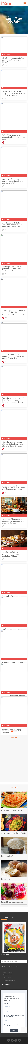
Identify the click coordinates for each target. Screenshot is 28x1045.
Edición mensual (7, 977)
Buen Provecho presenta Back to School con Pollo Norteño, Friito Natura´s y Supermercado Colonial (13, 444)
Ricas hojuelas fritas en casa (11, 810)
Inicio (9, 28)
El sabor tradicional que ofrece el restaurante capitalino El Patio (12, 554)
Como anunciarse (7, 975)
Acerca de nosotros (8, 972)
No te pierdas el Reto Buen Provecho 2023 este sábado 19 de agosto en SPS (13, 93)
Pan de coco (5, 879)
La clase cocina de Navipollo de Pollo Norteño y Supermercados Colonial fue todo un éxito (13, 487)
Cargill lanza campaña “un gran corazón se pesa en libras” (13, 60)
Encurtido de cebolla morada (12, 902)
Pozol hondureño (7, 856)
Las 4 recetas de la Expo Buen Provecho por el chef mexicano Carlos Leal (13, 225)
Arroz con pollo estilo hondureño (13, 833)
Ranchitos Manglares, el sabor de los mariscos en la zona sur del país (13, 521)
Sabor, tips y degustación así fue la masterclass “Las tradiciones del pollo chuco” (14, 312)
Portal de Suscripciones (9, 980)
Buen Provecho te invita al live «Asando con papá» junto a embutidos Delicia (13, 400)
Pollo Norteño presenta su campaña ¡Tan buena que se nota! (13, 137)
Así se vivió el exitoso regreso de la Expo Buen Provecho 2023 (12, 181)
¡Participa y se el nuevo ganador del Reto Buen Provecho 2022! (12, 268)
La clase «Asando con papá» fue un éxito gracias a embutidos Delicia (13, 356)
